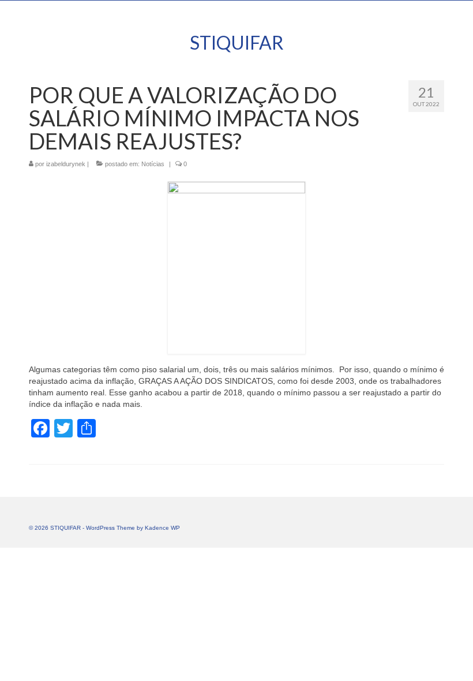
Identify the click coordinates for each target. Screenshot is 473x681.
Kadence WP (162, 528)
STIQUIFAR (237, 42)
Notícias (152, 163)
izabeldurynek (65, 163)
